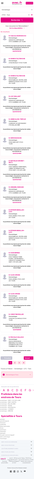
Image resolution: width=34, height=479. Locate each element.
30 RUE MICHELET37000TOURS (18, 63)
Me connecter (29, 3)
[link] (11, 472)
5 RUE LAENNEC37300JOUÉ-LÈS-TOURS (17, 216)
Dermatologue (13, 38)
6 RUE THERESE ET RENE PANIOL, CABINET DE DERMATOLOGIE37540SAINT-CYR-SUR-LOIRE (18, 168)
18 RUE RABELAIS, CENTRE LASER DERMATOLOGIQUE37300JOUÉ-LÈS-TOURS (18, 81)
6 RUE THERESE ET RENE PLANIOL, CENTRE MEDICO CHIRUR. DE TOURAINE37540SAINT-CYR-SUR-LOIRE (17, 259)
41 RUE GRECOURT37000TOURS (16, 143)
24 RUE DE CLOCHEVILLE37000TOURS (17, 319)
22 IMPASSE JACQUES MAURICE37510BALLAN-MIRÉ (17, 124)
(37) (25, 369)
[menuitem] (17, 441)
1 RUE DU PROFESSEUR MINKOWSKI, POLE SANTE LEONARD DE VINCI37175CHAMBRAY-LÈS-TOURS (16, 344)
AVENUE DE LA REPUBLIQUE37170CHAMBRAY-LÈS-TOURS (17, 40)
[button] (9, 441)
